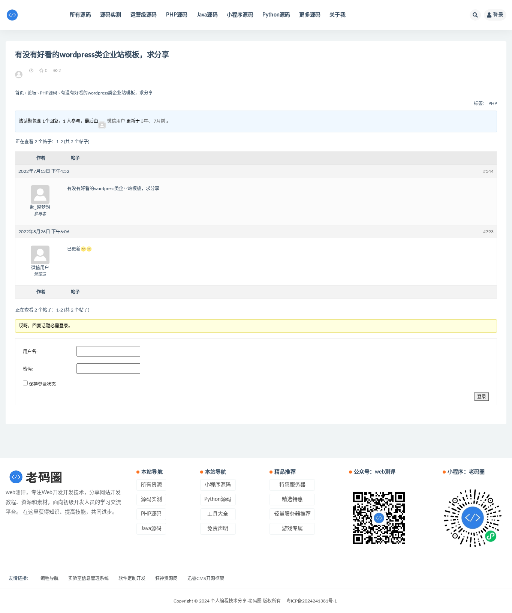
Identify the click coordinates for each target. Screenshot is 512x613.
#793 (488, 231)
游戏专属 (292, 528)
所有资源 (151, 484)
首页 (19, 93)
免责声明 (217, 528)
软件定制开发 (131, 578)
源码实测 (110, 15)
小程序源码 (240, 15)
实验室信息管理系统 (88, 578)
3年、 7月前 (153, 121)
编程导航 (49, 578)
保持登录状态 (42, 384)
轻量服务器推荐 (292, 514)
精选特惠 (292, 499)
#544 (488, 171)
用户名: (30, 351)
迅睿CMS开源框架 (205, 578)
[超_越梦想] (19, 70)
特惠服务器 (292, 484)
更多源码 (309, 15)
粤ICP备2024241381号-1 (311, 601)
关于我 (337, 15)
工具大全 (217, 514)
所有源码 (80, 15)
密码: (28, 369)
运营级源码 (143, 15)
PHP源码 (177, 15)
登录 (498, 15)
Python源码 (276, 15)
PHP (492, 103)
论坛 (31, 93)
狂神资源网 (166, 578)
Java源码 (207, 15)
